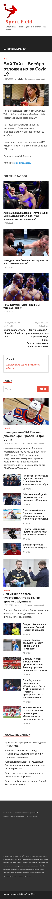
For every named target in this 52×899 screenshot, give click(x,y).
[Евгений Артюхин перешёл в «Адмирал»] (12, 554)
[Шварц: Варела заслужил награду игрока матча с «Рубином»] (12, 649)
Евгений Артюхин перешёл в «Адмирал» (35, 546)
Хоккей (6, 428)
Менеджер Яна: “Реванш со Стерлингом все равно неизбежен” (25, 262)
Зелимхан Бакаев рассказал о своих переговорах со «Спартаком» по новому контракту (33, 713)
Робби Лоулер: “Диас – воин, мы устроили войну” (21, 306)
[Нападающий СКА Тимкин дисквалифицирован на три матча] (26, 426)
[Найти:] (26, 389)
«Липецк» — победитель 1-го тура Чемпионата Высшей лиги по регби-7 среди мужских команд (24, 753)
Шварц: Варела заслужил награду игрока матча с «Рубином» (33, 644)
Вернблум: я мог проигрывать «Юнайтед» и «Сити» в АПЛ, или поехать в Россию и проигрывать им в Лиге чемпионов (35, 689)
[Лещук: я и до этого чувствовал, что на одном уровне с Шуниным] (26, 587)
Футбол (6, 590)
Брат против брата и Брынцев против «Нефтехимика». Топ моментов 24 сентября (35, 514)
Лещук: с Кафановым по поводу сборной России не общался (34, 627)
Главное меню (16, 48)
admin (20, 79)
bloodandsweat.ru (22, 162)
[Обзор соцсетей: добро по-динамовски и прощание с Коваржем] (12, 504)
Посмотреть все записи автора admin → (23, 366)
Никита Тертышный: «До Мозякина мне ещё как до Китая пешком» (35, 532)
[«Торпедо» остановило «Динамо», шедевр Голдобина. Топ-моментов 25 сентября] (12, 485)
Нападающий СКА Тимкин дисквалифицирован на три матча (23, 435)
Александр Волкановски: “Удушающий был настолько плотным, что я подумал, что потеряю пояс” (25, 215)
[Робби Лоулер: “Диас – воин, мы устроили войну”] (26, 301)
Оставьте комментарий (35, 79)
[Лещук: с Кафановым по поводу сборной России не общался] (12, 634)
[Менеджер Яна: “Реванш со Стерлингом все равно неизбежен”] (26, 257)
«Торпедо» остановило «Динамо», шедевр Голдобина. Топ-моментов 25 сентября (35, 479)
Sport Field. (20, 21)
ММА (5, 59)
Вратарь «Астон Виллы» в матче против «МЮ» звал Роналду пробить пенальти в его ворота (35, 664)
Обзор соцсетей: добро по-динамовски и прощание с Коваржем (35, 497)
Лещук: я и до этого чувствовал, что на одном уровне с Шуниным (21, 597)
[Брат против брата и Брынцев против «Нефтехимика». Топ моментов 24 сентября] (12, 519)
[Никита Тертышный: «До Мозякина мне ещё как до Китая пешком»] (12, 538)
